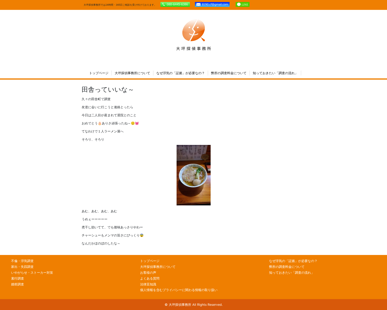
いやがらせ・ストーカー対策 (32, 272)
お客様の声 (148, 272)
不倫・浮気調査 (22, 261)
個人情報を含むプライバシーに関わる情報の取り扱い (178, 290)
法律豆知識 (148, 284)
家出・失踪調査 (22, 267)
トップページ (98, 73)
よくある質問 (149, 278)
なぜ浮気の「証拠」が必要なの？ (180, 73)
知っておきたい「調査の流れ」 (275, 73)
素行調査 (17, 278)
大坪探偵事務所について (132, 73)
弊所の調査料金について (229, 73)
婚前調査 (17, 284)
